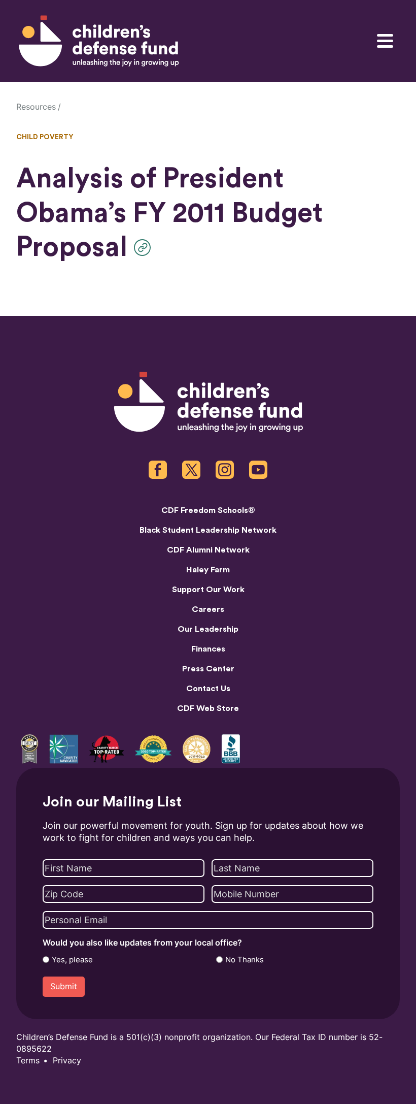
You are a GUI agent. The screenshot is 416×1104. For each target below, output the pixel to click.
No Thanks (244, 959)
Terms (28, 1060)
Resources (36, 107)
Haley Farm (208, 570)
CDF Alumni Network (208, 550)
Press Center (208, 669)
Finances (208, 649)
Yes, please (72, 959)
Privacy (67, 1060)
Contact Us (208, 689)
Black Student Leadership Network (208, 530)
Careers (208, 609)
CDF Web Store (208, 708)
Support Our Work (208, 590)
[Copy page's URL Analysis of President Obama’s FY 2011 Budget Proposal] (145, 247)
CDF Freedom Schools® (208, 510)
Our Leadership (208, 629)
